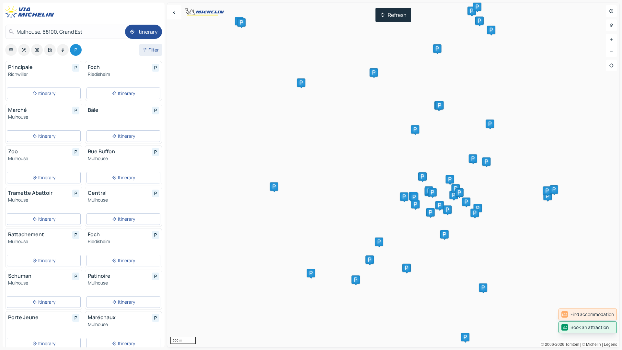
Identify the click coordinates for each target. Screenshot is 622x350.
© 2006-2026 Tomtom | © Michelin (571, 344)
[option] (11, 50)
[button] (547, 196)
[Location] (611, 65)
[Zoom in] (611, 39)
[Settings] (611, 25)
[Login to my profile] (611, 11)
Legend (610, 344)
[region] (393, 175)
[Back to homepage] (31, 12)
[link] (588, 314)
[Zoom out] (611, 51)
